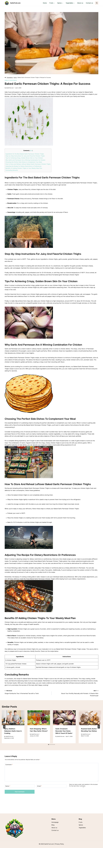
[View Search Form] (96, 3)
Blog (53, 825)
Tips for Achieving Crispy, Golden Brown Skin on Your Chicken (24, 158)
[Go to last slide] (4, 727)
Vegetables (13, 80)
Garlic (7, 80)
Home (45, 3)
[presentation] (13, 717)
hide (31, 150)
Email (39, 786)
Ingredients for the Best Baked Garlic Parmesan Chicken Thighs (25, 154)
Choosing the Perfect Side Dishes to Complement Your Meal (24, 162)
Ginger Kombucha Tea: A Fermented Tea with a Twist (22, 692)
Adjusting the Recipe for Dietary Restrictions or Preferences (23, 166)
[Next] (99, 727)
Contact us (89, 3)
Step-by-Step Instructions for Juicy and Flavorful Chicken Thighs (25, 156)
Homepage (55, 822)
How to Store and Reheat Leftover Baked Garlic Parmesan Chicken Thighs (28, 164)
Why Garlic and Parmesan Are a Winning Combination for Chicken (25, 160)
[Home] (5, 77)
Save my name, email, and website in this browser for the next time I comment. (83, 785)
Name (7, 786)
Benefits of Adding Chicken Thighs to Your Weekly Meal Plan (24, 168)
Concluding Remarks (12, 170)
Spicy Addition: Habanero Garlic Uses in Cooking (13, 731)
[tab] (48, 744)
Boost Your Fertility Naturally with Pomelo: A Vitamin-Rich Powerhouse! (79, 693)
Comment (9, 764)
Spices (81, 825)
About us (80, 3)
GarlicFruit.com (10, 87)
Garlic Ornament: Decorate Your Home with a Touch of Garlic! (63, 731)
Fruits (80, 822)
